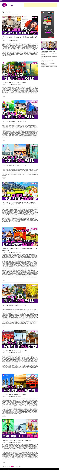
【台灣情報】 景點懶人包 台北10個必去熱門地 (14, 82)
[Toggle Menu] (1, 1)
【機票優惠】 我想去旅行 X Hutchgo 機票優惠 (47, 60)
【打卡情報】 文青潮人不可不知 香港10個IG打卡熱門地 (16, 440)
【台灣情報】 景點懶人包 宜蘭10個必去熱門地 (14, 121)
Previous (3, 466)
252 (17, 466)
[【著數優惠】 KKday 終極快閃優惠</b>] (49, 45)
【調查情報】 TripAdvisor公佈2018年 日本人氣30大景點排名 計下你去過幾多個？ (19, 249)
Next (20, 466)
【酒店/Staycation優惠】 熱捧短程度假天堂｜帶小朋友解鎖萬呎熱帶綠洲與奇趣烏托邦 (49, 57)
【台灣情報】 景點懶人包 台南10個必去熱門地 (14, 165)
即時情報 (13, 40)
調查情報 (20, 252)
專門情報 (13, 252)
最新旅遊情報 (16, 40)
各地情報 (16, 84)
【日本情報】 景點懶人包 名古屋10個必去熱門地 (14, 351)
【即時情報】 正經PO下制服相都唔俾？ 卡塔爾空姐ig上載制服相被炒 (19, 38)
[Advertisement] (40, 5)
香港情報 (20, 204)
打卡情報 (16, 442)
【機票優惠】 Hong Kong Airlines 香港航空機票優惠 (47, 63)
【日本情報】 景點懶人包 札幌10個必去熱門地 (14, 305)
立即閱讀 (4, 96)
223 (13, 466)
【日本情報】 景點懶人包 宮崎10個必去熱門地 (14, 395)
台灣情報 (13, 84)
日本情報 (16, 352)
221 (9, 466)
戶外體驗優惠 (43, 39)
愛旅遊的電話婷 (42, 58)
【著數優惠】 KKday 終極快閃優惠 (48, 51)
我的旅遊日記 (4, 40)
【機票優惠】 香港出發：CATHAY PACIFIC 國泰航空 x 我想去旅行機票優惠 (49, 66)
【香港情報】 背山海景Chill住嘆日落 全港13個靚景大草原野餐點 (19, 203)
